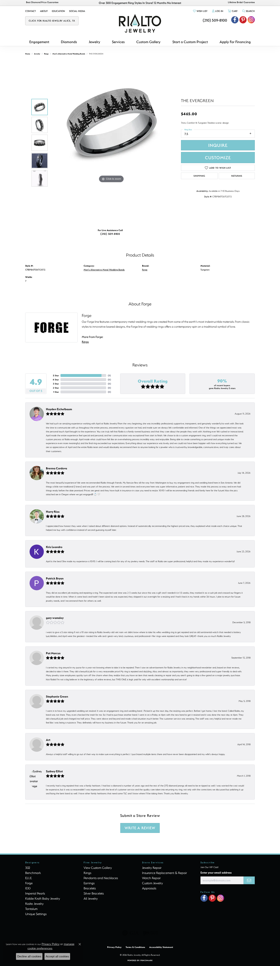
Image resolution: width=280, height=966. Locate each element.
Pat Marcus (53, 653)
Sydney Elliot (54, 771)
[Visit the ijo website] (150, 933)
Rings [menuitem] (87, 873)
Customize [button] (218, 157)
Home (27, 54)
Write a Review (140, 828)
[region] (111, 143)
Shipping (199, 175)
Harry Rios (52, 512)
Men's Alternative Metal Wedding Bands (68, 54)
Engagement (39, 41)
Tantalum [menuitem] (31, 909)
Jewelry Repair (152, 868)
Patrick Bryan (55, 578)
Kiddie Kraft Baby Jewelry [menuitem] (42, 898)
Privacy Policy (114, 947)
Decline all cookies (29, 956)
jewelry (37, 54)
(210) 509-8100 (110, 233)
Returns (236, 175)
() (109, 375)
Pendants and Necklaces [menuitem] (101, 878)
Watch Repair (151, 878)
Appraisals (149, 888)
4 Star (56, 379)
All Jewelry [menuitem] (91, 898)
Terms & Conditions (135, 947)
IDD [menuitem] (28, 888)
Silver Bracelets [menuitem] (94, 893)
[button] (199, 11)
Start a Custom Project (190, 41)
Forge (144, 269)
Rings (46, 54)
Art (48, 740)
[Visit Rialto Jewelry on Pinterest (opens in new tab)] (243, 19)
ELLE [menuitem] (28, 878)
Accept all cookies (57, 956)
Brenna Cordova (56, 468)
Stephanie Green (57, 696)
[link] (30, 11)
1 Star (56, 391)
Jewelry (94, 41)
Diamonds (69, 41)
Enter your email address (216, 872)
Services (118, 41)
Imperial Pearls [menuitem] (35, 893)
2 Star (56, 387)
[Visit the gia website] (130, 933)
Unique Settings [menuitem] (36, 914)
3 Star (56, 383)
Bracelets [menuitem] (90, 888)
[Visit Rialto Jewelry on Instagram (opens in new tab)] (251, 19)
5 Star (56, 375)
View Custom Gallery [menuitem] (98, 868)
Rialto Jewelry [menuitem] (34, 904)
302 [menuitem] (27, 868)
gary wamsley (55, 618)
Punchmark (146, 960)
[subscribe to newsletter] (249, 880)
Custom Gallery (148, 41)
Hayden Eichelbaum (59, 409)
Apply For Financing (235, 41)
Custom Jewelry (152, 883)
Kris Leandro (54, 547)
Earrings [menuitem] (89, 883)
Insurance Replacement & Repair (164, 873)
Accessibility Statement (161, 947)
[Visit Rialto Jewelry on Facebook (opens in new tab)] (234, 19)
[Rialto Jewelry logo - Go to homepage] (140, 23)
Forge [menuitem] (29, 883)
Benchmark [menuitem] (33, 873)
